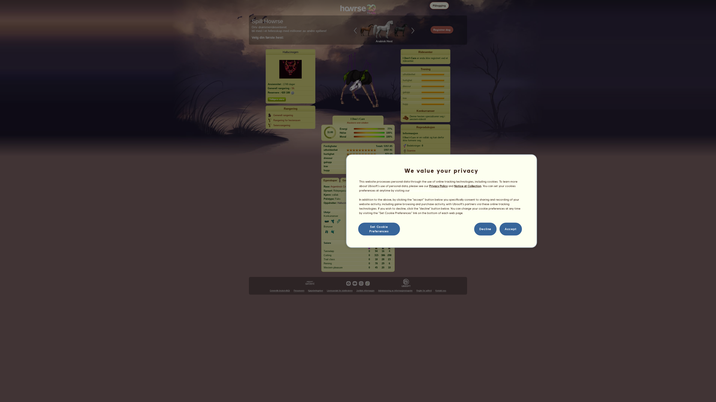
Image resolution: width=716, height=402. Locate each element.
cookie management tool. (427, 190)
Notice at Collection (467, 186)
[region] (441, 201)
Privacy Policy (438, 186)
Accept (511, 229)
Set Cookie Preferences (379, 229)
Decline (485, 229)
